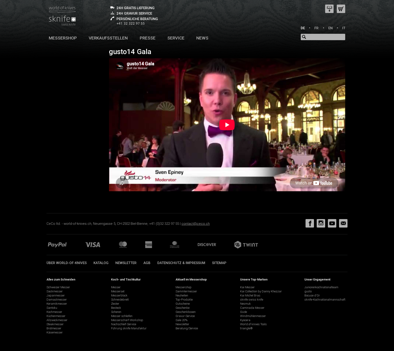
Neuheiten (182, 295)
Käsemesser (55, 332)
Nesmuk (245, 303)
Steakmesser (55, 324)
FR (316, 28)
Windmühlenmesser (253, 316)
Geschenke (182, 307)
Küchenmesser (56, 316)
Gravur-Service (185, 316)
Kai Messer (247, 287)
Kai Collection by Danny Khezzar (261, 291)
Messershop (63, 38)
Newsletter (126, 263)
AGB (146, 263)
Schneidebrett (120, 299)
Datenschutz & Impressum (181, 263)
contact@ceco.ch (195, 224)
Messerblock (119, 295)
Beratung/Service (187, 328)
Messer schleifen (121, 316)
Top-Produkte (184, 299)
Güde (243, 312)
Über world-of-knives (67, 263)
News (202, 38)
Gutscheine (183, 303)
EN (330, 28)
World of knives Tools (253, 324)
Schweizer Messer (58, 287)
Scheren (116, 312)
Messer (116, 287)
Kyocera (245, 320)
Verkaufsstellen (108, 38)
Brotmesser (54, 328)
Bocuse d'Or (312, 295)
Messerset (117, 291)
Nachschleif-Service (123, 324)
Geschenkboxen (186, 312)
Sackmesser (55, 291)
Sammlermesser (186, 291)
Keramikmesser (57, 303)
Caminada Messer (252, 307)
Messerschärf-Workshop (127, 320)
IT (343, 28)
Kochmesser (54, 312)
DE (303, 28)
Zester (115, 303)
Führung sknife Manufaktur (129, 328)
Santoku (52, 307)
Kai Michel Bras (250, 295)
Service (175, 38)
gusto (308, 291)
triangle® (246, 328)
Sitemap (219, 263)
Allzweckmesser (57, 320)
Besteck (116, 307)
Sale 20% (182, 320)
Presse (148, 38)
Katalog (101, 263)
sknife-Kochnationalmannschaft (324, 299)
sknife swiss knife (251, 299)
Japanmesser (56, 295)
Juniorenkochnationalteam (321, 287)
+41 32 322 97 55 (131, 23)
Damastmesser (57, 299)
